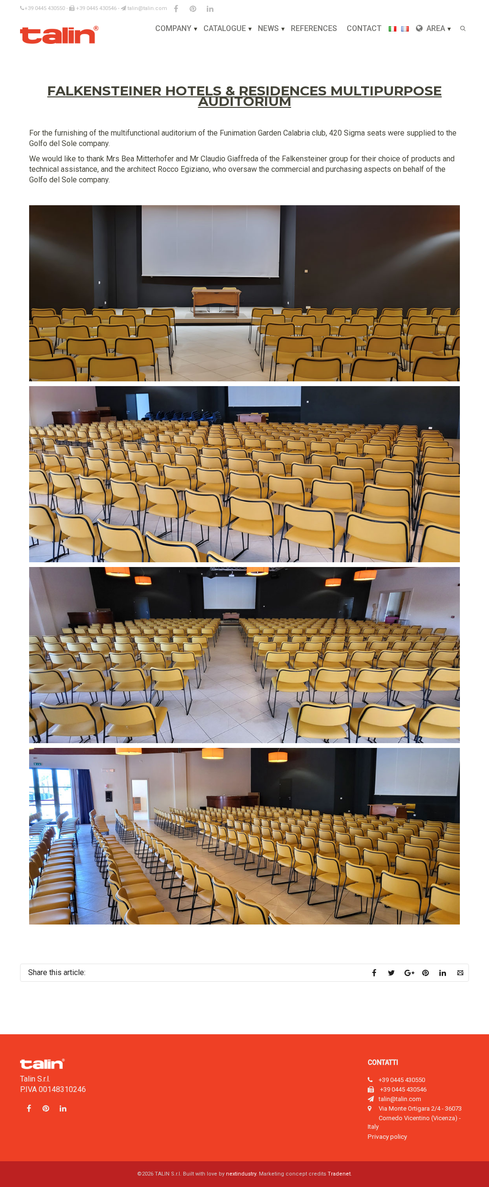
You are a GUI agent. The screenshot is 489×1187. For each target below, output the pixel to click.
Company (173, 28)
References (314, 28)
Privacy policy (387, 1136)
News (268, 28)
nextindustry (241, 1174)
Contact (364, 28)
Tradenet (339, 1174)
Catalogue (224, 28)
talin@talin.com (146, 8)
